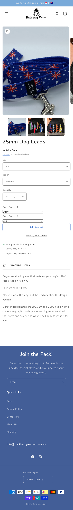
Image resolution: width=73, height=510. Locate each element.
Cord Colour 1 (10, 207)
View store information (18, 253)
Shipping (6, 154)
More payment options (36, 235)
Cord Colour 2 (10, 216)
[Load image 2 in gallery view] (36, 127)
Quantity (7, 189)
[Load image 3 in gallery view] (56, 127)
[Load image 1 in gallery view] (17, 127)
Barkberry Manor (40, 504)
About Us (12, 424)
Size (4, 159)
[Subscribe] (62, 382)
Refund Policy (14, 409)
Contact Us (13, 416)
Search (10, 401)
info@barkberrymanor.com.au (26, 444)
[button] (7, 14)
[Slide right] (69, 128)
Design (6, 174)
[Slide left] (3, 128)
